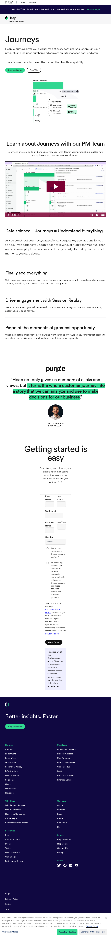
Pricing (60, 852)
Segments (9, 780)
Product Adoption (65, 754)
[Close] (106, 918)
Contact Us (62, 848)
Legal (7, 894)
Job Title (61, 522)
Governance (10, 762)
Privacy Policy (51, 634)
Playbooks (9, 793)
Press (59, 814)
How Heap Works (13, 809)
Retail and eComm (65, 775)
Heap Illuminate (12, 775)
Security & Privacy (13, 767)
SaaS (59, 771)
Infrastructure (11, 771)
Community (10, 857)
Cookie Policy (92, 926)
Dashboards (10, 788)
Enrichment (10, 754)
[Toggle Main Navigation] (106, 19)
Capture (9, 749)
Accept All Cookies (67, 932)
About (60, 805)
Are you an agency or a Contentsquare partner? (58, 552)
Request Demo (64, 839)
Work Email (50, 511)
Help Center (62, 844)
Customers (62, 822)
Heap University (12, 852)
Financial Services (65, 780)
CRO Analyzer (11, 818)
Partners (61, 809)
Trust (7, 909)
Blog (7, 835)
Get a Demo (53, 642)
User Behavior (63, 758)
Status (8, 904)
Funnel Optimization (66, 749)
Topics (8, 848)
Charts (8, 784)
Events (8, 844)
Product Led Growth (66, 762)
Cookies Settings (10, 932)
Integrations (10, 758)
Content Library (12, 839)
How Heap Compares (15, 814)
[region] (55, 925)
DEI (58, 827)
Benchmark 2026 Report (16, 822)
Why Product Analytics (15, 805)
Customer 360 (63, 767)
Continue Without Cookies (93, 932)
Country (49, 537)
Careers (60, 818)
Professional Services (14, 861)
